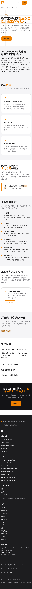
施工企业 (4, 451)
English (10, 565)
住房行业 (4, 448)
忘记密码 (4, 495)
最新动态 (4, 510)
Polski (18, 568)
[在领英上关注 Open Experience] (2, 431)
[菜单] (29, 3)
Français (16, 565)
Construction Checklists (9, 469)
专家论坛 (4, 513)
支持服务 (4, 536)
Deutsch (3, 565)
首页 (2, 7)
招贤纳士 (4, 516)
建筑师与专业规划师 (7, 445)
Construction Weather (8, 480)
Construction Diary (7, 466)
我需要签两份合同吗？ (9, 370)
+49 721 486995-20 (7, 552)
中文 (11, 572)
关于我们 (4, 508)
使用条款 (16, 582)
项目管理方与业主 (6, 443)
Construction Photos (8, 463)
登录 (2, 489)
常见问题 (4, 531)
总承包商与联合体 (6, 440)
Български (4, 572)
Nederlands (11, 568)
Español (3, 568)
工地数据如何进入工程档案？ (11, 365)
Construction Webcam (8, 477)
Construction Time (7, 471)
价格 (2, 525)
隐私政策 (10, 582)
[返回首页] (2, 2)
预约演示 (6, 38)
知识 (2, 528)
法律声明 (3, 582)
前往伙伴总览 (5, 331)
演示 (24, 2)
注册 (2, 492)
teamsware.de (10, 302)
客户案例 (4, 519)
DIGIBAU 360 (5, 474)
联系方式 (4, 539)
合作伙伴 (4, 522)
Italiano (23, 565)
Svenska (24, 568)
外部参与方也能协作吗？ (9, 375)
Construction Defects (8, 460)
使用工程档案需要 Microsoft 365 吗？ (14, 349)
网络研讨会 (4, 534)
